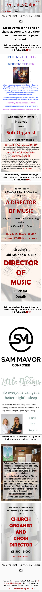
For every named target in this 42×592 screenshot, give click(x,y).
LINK (28, 50)
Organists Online (21, 4)
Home (4, 11)
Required (10, 11)
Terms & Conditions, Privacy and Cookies (21, 589)
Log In (38, 1)
